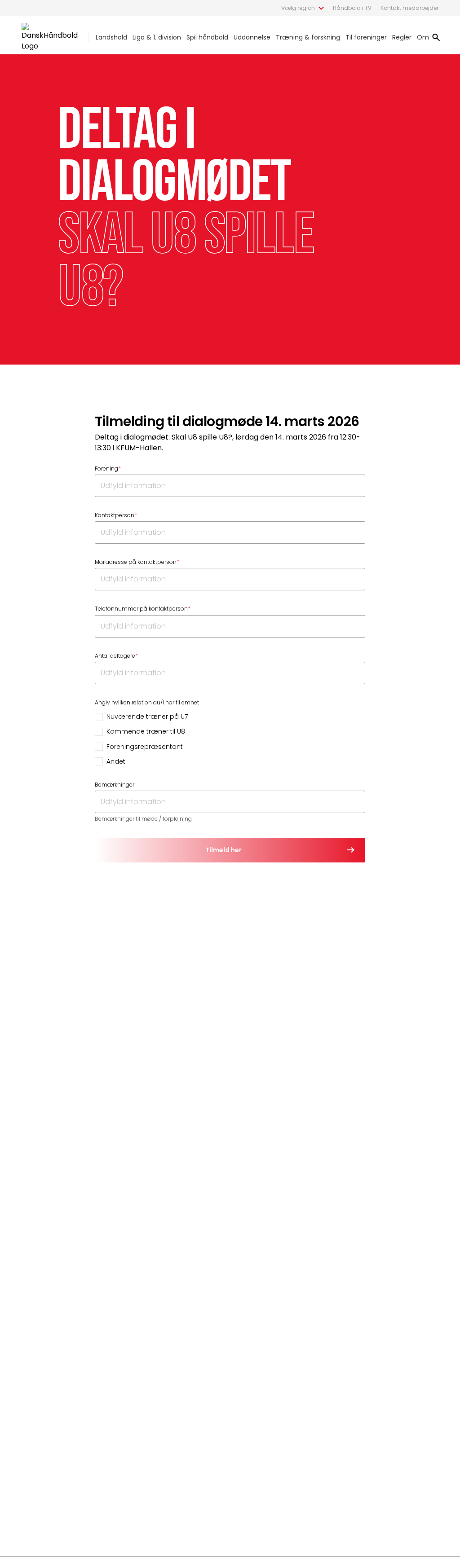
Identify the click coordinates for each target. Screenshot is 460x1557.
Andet (115, 761)
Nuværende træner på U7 (147, 716)
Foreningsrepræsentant (144, 746)
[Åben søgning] (436, 37)
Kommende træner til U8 (145, 731)
